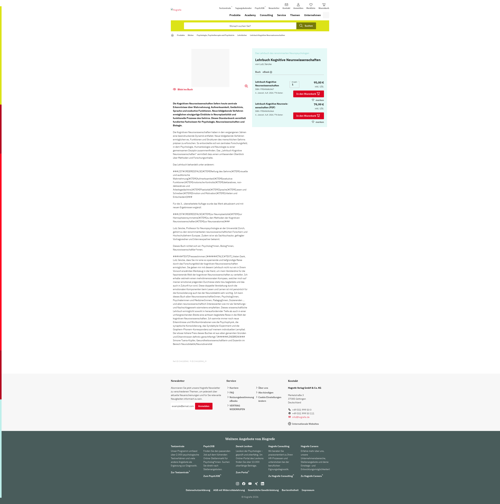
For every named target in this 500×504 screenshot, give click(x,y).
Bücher (191, 35)
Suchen (309, 25)
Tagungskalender (243, 8)
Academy (250, 15)
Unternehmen (312, 15)
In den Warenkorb (306, 93)
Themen (295, 15)
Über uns (263, 387)
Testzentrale (225, 8)
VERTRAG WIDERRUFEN (237, 407)
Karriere (234, 387)
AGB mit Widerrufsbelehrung (229, 490)
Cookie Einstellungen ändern (269, 399)
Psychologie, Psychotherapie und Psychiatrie (215, 35)
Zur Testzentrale (180, 472)
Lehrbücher (242, 35)
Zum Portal (242, 472)
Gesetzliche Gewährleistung (263, 490)
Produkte (234, 15)
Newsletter (274, 8)
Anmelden (203, 406)
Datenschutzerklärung (198, 490)
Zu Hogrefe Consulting (280, 476)
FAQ (232, 392)
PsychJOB (259, 8)
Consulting (266, 15)
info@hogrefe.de (301, 417)
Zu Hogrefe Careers (311, 476)
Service (281, 15)
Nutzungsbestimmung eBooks (242, 399)
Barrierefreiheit (290, 490)
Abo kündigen (265, 392)
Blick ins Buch (185, 89)
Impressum (308, 490)
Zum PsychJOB (211, 476)
